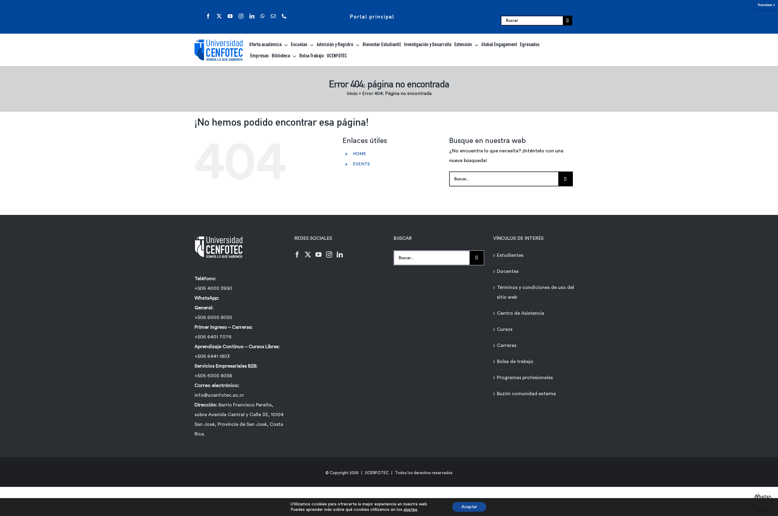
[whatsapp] (262, 16)
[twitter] (219, 16)
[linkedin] (252, 16)
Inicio (352, 93)
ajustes (410, 510)
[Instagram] (329, 255)
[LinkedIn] (340, 255)
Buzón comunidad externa (526, 393)
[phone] (284, 16)
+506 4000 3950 (213, 288)
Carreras (506, 345)
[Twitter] (308, 255)
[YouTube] (318, 255)
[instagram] (241, 16)
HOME (359, 154)
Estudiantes (510, 255)
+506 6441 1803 (212, 356)
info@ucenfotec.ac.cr (219, 395)
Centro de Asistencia (520, 313)
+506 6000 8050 (213, 317)
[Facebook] (297, 255)
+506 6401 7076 (213, 336)
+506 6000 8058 (213, 375)
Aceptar (469, 507)
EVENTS (361, 164)
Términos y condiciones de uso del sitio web (535, 292)
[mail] (273, 16)
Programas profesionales (525, 377)
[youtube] (230, 16)
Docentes (507, 271)
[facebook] (208, 16)
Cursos (504, 329)
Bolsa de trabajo (515, 361)
